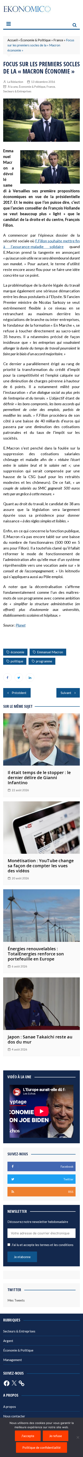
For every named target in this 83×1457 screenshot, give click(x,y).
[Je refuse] (78, 1437)
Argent (8, 1341)
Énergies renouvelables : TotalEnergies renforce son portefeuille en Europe (36, 954)
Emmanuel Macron (50, 652)
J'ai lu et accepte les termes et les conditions (42, 1245)
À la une (13, 86)
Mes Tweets (16, 1300)
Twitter (18, 677)
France (58, 40)
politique (17, 661)
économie (17, 652)
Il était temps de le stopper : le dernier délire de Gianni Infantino (39, 777)
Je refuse (55, 1436)
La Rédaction (15, 81)
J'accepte (27, 1436)
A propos (9, 1406)
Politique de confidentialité (41, 1447)
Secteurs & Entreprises (17, 91)
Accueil (12, 40)
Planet (21, 625)
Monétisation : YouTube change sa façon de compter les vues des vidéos (41, 866)
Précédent (19, 693)
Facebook (7, 677)
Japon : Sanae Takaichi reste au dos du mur (40, 1039)
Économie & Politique (35, 40)
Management (12, 1360)
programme (44, 661)
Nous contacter (14, 1416)
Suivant (66, 693)
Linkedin (30, 677)
